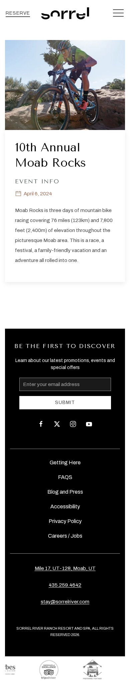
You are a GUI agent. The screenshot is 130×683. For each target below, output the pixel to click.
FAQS (65, 477)
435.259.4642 (65, 585)
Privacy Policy (65, 521)
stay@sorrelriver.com (65, 601)
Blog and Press (65, 492)
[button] (118, 13)
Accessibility (65, 506)
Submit (65, 402)
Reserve (18, 13)
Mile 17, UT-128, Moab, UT (65, 568)
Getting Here (65, 462)
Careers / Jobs (65, 536)
